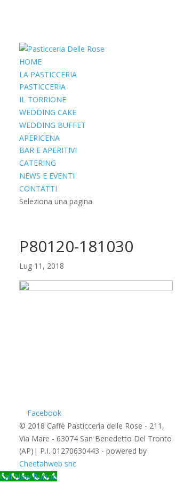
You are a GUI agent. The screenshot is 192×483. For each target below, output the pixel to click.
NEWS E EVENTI (47, 176)
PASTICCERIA (42, 87)
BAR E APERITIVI (48, 150)
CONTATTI (38, 188)
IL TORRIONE (42, 99)
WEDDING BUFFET (52, 125)
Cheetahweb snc (47, 463)
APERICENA (39, 138)
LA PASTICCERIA (48, 74)
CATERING (37, 163)
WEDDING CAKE (47, 112)
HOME (30, 62)
